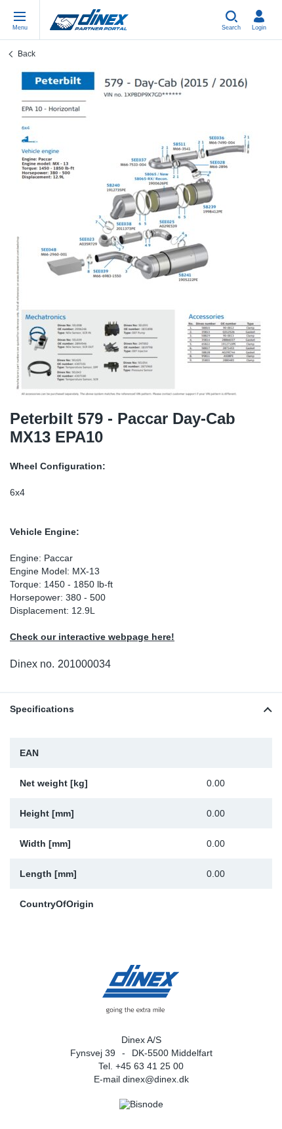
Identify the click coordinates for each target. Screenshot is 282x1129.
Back (26, 53)
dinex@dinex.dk (156, 1079)
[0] (141, 232)
